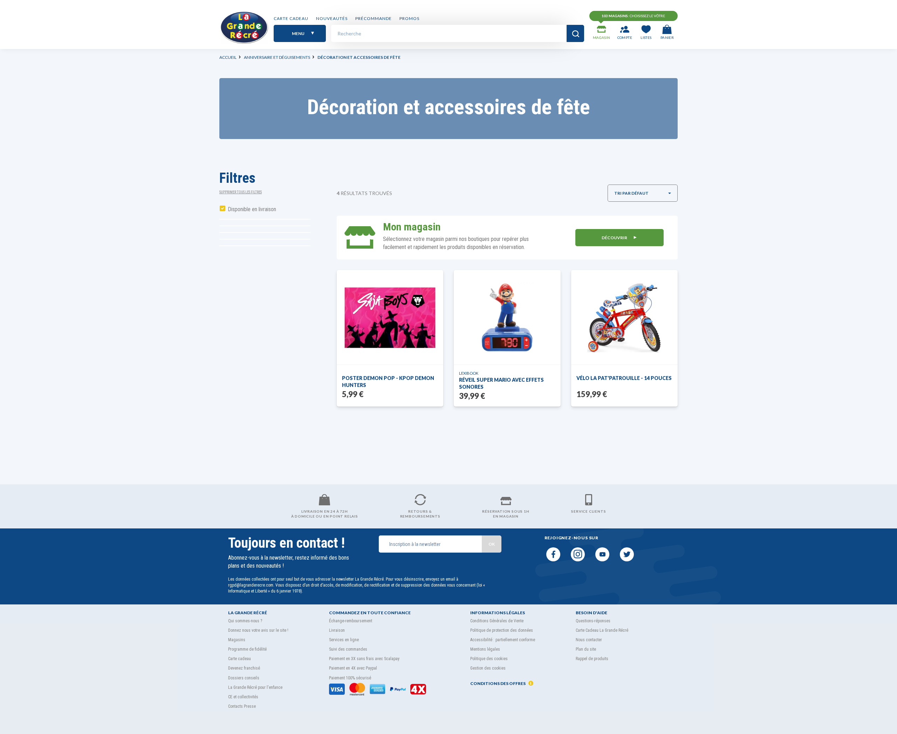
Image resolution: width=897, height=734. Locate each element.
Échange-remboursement (350, 620)
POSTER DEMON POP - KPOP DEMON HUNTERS (388, 381)
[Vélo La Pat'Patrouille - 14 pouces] (624, 317)
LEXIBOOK (468, 373)
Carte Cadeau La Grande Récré (602, 630)
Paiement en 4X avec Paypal (353, 668)
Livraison (337, 630)
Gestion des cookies (488, 668)
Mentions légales (485, 649)
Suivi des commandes (348, 649)
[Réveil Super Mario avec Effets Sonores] (507, 317)
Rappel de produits (592, 658)
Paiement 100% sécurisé (350, 678)
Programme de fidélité (247, 649)
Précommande (373, 18)
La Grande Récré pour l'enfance (255, 687)
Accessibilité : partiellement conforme (502, 639)
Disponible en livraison (252, 209)
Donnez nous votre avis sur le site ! (258, 630)
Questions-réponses (593, 620)
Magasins (236, 639)
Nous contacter (589, 639)
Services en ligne (344, 639)
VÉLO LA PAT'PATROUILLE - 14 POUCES (624, 378)
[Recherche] (575, 33)
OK (491, 544)
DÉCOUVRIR (615, 237)
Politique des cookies (489, 658)
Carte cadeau (291, 18)
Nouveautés (332, 18)
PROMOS (409, 18)
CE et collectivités (243, 696)
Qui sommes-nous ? (245, 620)
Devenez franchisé (244, 668)
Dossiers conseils (243, 678)
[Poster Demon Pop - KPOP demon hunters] (390, 317)
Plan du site (586, 649)
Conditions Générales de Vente (496, 620)
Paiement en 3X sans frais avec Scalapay (364, 658)
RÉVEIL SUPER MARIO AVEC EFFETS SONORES (501, 383)
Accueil (228, 57)
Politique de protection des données (501, 630)
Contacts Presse (242, 706)
